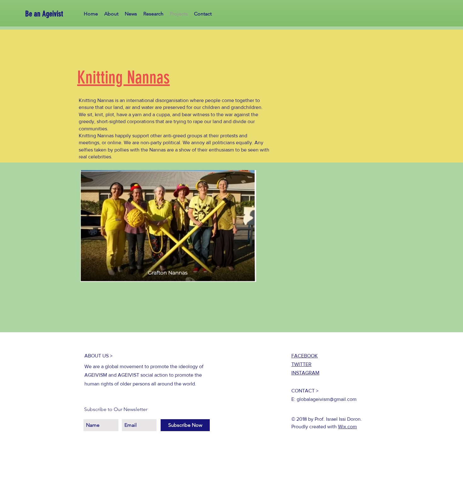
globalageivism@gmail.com (327, 399)
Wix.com (347, 426)
